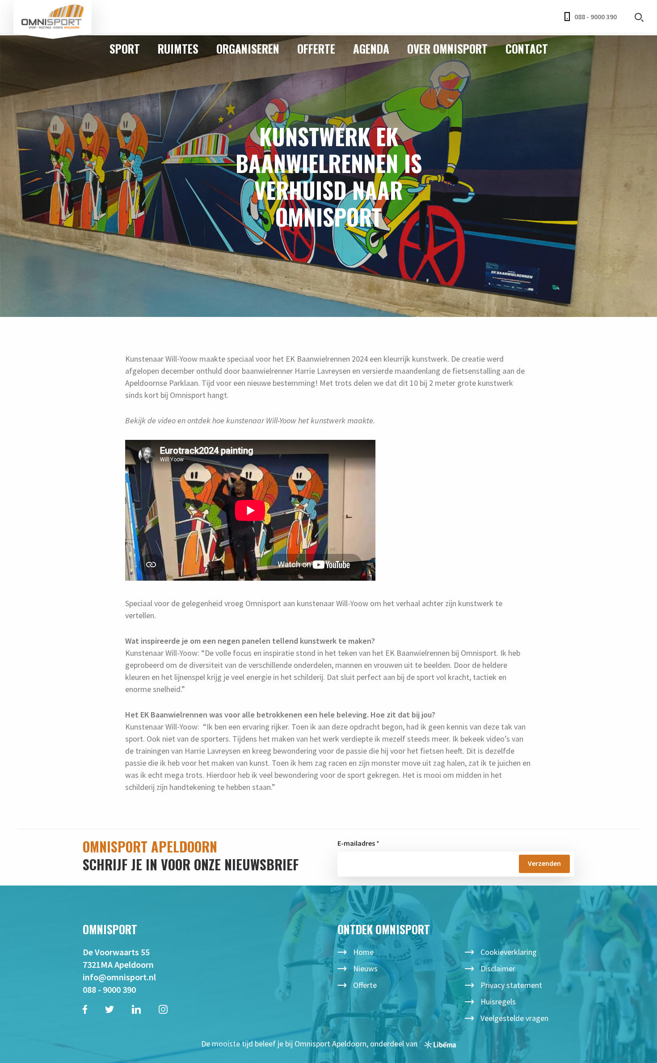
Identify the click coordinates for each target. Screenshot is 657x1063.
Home (363, 952)
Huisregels (498, 1001)
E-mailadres (356, 843)
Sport (125, 48)
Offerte (316, 48)
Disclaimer (497, 968)
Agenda (371, 48)
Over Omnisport (447, 48)
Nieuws (365, 968)
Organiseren (247, 48)
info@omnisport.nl (119, 977)
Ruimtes (178, 48)
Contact (526, 48)
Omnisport (52, 17)
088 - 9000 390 (595, 16)
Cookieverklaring (508, 952)
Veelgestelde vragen (514, 1018)
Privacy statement (511, 985)
